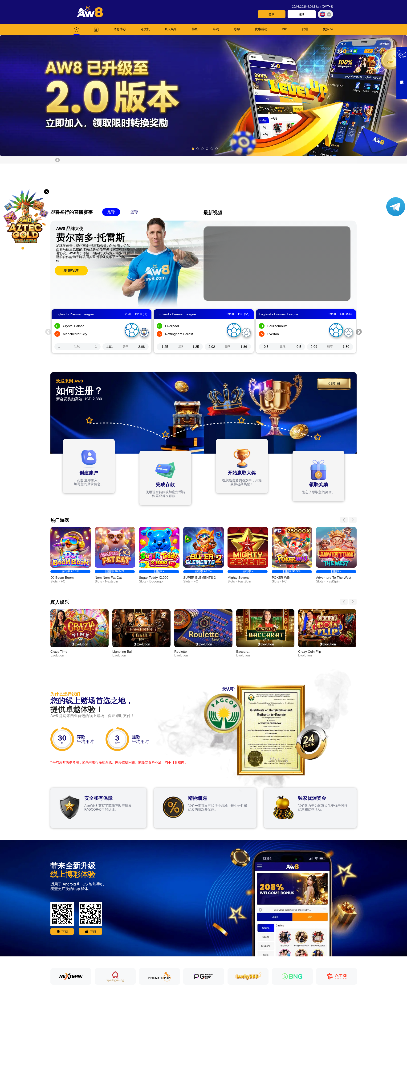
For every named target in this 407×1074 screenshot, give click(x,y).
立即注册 (334, 383)
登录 (272, 14)
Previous (48, 331)
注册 (302, 14)
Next (358, 331)
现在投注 (71, 270)
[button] (203, 95)
